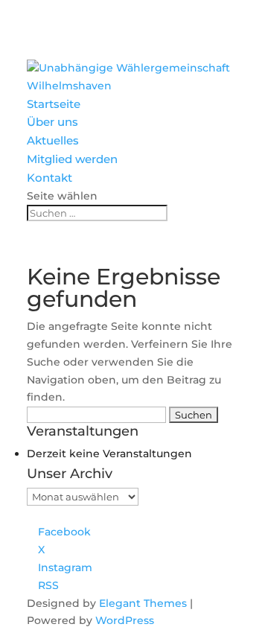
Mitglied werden (72, 159)
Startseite (53, 104)
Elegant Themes (143, 603)
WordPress (124, 620)
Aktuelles (53, 140)
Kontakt (49, 178)
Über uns (52, 122)
